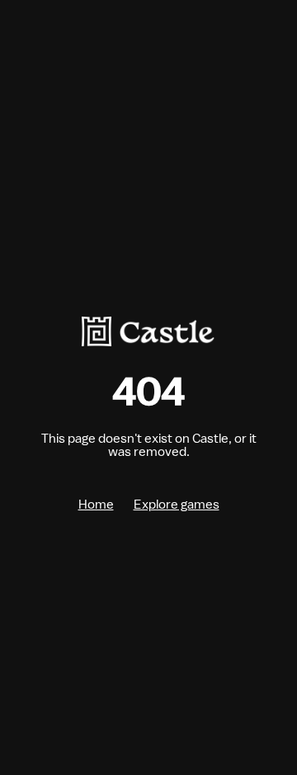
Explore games (176, 504)
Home (96, 504)
